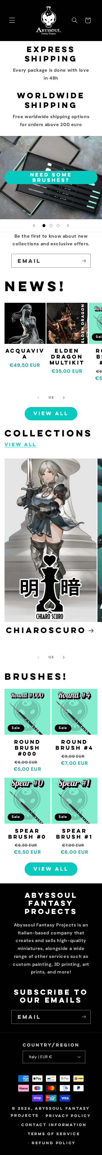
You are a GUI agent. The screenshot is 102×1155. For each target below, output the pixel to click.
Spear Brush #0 (27, 833)
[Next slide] (68, 226)
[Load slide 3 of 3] (58, 225)
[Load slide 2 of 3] (50, 225)
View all (50, 413)
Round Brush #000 (27, 748)
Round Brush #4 (75, 745)
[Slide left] (38, 397)
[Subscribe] (83, 261)
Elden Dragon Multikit (67, 357)
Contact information (54, 1124)
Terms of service (54, 1133)
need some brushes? (51, 177)
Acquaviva (25, 353)
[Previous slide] (34, 226)
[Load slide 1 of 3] (43, 225)
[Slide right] (64, 397)
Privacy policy (68, 1115)
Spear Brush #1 (74, 833)
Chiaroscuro (46, 630)
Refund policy (54, 1142)
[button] (11, 20)
